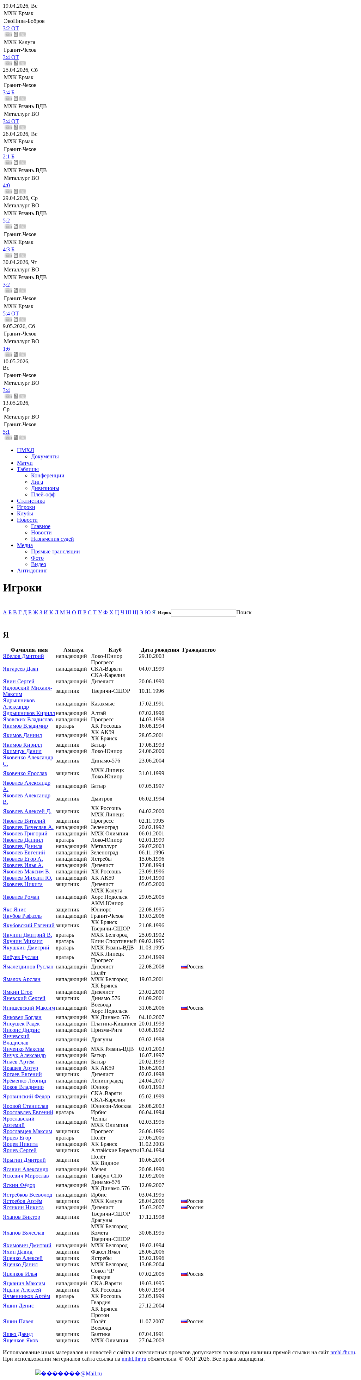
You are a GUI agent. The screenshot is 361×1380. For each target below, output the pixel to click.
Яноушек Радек (21, 1024)
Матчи (25, 463)
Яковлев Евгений (24, 852)
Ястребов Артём (22, 1201)
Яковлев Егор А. (23, 859)
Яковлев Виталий (24, 821)
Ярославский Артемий (19, 1122)
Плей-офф (43, 494)
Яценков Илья (20, 1274)
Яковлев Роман (21, 897)
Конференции (48, 475)
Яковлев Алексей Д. (27, 811)
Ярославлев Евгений (28, 1112)
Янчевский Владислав (16, 1039)
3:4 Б (8, 92)
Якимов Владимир (25, 726)
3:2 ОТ (11, 28)
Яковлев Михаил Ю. (27, 878)
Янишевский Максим (29, 1008)
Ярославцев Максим (27, 1131)
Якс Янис (14, 909)
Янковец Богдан (22, 1017)
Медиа (25, 545)
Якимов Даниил (22, 735)
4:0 (6, 185)
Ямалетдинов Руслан (28, 967)
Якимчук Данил (22, 751)
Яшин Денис (18, 1306)
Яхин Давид (17, 1252)
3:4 (6, 390)
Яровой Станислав (25, 1106)
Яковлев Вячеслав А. (28, 827)
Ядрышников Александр (19, 703)
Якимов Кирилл (22, 745)
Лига (37, 482)
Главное (40, 526)
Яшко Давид (18, 1334)
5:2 (6, 221)
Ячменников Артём (26, 1296)
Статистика (31, 501)
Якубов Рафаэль (22, 916)
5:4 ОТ (11, 313)
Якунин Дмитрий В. (27, 935)
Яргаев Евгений (22, 1074)
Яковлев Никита (23, 884)
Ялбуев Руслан (20, 957)
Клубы (25, 513)
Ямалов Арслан (22, 979)
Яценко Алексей (23, 1258)
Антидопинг (32, 570)
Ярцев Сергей (20, 1150)
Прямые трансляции (55, 551)
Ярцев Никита (20, 1144)
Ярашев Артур (20, 1068)
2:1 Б (8, 156)
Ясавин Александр (25, 1169)
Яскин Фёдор (19, 1185)
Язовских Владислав (28, 719)
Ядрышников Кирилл (29, 713)
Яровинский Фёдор (26, 1096)
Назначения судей (52, 539)
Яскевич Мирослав (26, 1176)
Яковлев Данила (22, 846)
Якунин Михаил (23, 941)
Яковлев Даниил (23, 840)
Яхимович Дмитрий (27, 1245)
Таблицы (28, 469)
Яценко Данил (20, 1264)
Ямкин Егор (17, 992)
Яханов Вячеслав (23, 1233)
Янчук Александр (24, 1055)
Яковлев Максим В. (26, 871)
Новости (27, 520)
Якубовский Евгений (29, 925)
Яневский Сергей (24, 998)
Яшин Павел (18, 1321)
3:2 (6, 285)
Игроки (26, 507)
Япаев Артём (19, 1062)
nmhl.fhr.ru (342, 1352)
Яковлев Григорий (25, 833)
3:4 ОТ (11, 57)
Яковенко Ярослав (25, 773)
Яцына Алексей (22, 1290)
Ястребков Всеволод (27, 1195)
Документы (45, 456)
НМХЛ (25, 450)
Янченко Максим (23, 1049)
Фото (37, 558)
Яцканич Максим (24, 1283)
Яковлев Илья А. (23, 865)
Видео (38, 564)
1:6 (6, 349)
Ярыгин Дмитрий (24, 1160)
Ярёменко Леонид (24, 1081)
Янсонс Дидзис (21, 1030)
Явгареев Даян (20, 669)
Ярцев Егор (17, 1138)
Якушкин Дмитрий (26, 948)
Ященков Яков (20, 1340)
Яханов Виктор (21, 1217)
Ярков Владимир (23, 1087)
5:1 (6, 432)
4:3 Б (8, 249)
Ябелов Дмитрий (23, 656)
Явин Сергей (19, 681)
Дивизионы (45, 488)
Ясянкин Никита (23, 1207)
